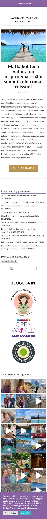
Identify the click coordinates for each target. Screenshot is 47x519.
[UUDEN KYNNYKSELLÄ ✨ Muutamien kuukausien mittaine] (8, 475)
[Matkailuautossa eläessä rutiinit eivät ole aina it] (38, 445)
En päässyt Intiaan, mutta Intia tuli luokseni (18, 196)
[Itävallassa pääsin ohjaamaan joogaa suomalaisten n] (23, 460)
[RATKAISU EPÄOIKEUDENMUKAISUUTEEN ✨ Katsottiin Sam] (38, 431)
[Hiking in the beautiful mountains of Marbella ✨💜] (23, 401)
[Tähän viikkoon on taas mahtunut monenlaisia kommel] (23, 416)
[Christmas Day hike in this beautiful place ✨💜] (38, 386)
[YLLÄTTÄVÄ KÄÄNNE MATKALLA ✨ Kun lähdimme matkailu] (23, 445)
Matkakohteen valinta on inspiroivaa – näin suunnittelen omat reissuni (23, 76)
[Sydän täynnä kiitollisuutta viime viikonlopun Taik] (23, 475)
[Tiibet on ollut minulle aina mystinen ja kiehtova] (23, 490)
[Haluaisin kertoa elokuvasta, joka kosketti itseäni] (8, 490)
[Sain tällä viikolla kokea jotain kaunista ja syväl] (38, 460)
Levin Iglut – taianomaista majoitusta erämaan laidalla (22, 236)
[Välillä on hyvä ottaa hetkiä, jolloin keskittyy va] (8, 445)
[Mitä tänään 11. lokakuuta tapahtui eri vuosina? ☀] (38, 416)
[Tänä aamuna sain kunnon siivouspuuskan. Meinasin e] (23, 431)
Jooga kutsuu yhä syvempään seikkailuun (17, 202)
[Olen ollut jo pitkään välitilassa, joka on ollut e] (23, 386)
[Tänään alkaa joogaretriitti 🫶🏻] (38, 475)
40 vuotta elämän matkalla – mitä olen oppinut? (20, 206)
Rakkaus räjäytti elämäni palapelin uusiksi (17, 242)
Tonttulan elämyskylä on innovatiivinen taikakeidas (21, 222)
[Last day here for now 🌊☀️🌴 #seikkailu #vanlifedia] (38, 401)
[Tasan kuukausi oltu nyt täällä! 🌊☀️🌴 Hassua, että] (8, 416)
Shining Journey (25, 3)
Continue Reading (23, 168)
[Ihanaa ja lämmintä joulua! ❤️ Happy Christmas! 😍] (8, 401)
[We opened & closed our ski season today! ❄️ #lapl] (38, 490)
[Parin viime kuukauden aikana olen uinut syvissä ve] (8, 386)
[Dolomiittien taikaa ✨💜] (8, 460)
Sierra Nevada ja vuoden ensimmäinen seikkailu (20, 216)
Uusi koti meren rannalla (11, 212)
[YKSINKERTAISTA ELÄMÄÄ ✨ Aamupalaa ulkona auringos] (8, 431)
